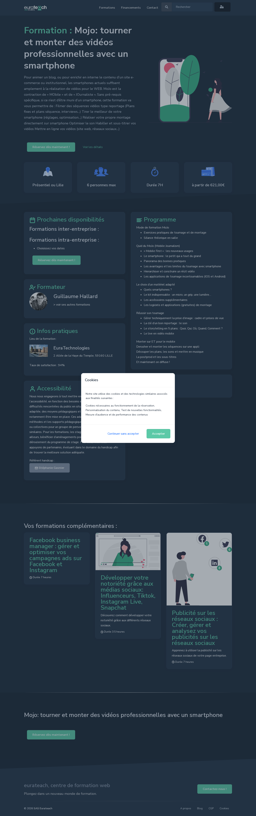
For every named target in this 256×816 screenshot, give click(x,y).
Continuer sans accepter (123, 434)
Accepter (158, 434)
